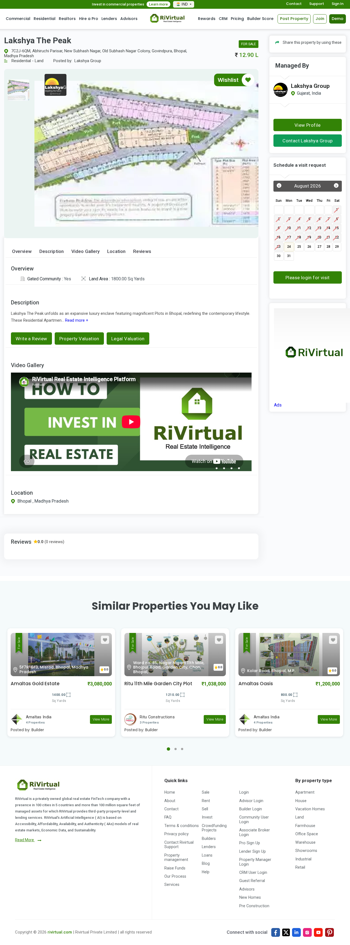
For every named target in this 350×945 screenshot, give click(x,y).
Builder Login (250, 809)
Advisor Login (251, 801)
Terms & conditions (181, 825)
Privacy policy (176, 834)
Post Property (294, 18)
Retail (300, 867)
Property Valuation (79, 338)
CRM (223, 18)
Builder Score (260, 18)
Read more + (76, 320)
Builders (209, 838)
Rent (206, 801)
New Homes (250, 897)
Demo (337, 18)
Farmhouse (305, 825)
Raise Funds (174, 868)
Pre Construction (254, 906)
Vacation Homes (310, 809)
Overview (22, 251)
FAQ (167, 817)
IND (185, 4)
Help (205, 872)
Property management (176, 857)
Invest (207, 817)
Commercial (18, 18)
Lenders (109, 18)
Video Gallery (85, 251)
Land (299, 817)
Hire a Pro (88, 18)
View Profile (307, 125)
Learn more (158, 4)
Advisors (129, 18)
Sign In (337, 4)
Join (320, 18)
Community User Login (254, 819)
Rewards (206, 18)
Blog (206, 863)
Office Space (306, 834)
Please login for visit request (307, 279)
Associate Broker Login (254, 832)
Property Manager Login (255, 861)
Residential (45, 18)
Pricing (237, 18)
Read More (25, 840)
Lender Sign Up (252, 851)
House (301, 801)
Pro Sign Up (249, 843)
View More (101, 719)
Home (169, 792)
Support (316, 4)
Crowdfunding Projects (214, 827)
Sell (205, 809)
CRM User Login (253, 872)
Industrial (303, 859)
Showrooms (306, 850)
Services (171, 884)
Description (51, 251)
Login (244, 792)
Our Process (175, 876)
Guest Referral (252, 880)
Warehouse (305, 842)
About (169, 801)
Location (116, 251)
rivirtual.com (60, 932)
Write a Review (31, 338)
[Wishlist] (248, 80)
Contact (294, 4)
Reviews (142, 251)
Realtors (67, 18)
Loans (207, 855)
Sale (205, 792)
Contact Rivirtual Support (179, 844)
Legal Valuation (128, 338)
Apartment (304, 792)
